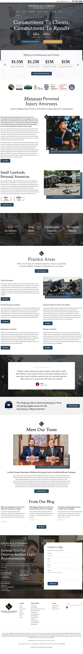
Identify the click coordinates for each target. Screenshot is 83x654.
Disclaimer (33, 647)
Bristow (3, 634)
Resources (45, 647)
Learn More (5, 160)
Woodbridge (53, 636)
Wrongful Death (34, 624)
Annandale (70, 633)
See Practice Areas (41, 271)
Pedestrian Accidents (35, 614)
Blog (60, 11)
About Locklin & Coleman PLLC (52, 41)
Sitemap (50, 647)
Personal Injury (31, 11)
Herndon (57, 634)
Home (17, 11)
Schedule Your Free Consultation (31, 41)
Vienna (48, 636)
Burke (7, 634)
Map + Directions (6, 577)
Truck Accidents (34, 607)
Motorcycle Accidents (35, 610)
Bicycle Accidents (34, 615)
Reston (21, 636)
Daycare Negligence (35, 620)
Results (39, 11)
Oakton (13, 636)
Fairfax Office (55, 607)
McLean (5, 636)
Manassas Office (55, 605)
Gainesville (43, 634)
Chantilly (16, 634)
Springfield (31, 636)
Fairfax (16, 633)
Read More (5, 299)
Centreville (11, 634)
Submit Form (53, 583)
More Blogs (41, 526)
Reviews (46, 11)
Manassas (12, 633)
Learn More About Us (41, 491)
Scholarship (53, 11)
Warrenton (22, 633)
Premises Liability (34, 617)
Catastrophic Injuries (35, 622)
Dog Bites (33, 619)
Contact (18, 15)
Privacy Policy (39, 647)
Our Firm (24, 11)
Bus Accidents (34, 612)
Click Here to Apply (73, 405)
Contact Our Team (7, 204)
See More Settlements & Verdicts (41, 73)
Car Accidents (34, 605)
